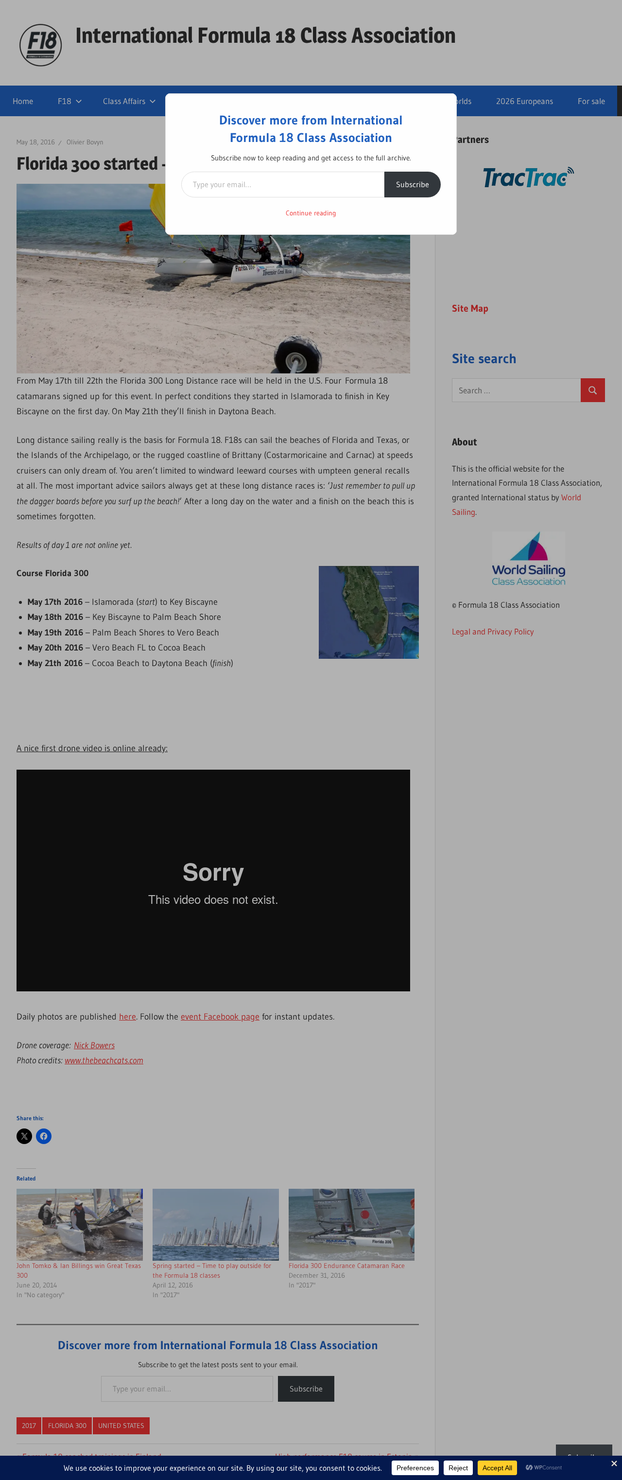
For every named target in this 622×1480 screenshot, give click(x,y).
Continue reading (311, 213)
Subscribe (412, 184)
